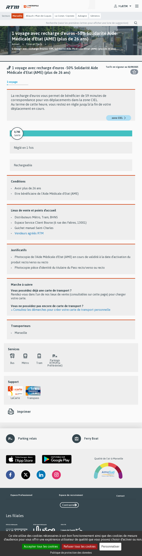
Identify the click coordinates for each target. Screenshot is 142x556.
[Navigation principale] (137, 6)
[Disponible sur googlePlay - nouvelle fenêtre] (57, 459)
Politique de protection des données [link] (71, 552)
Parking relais (27, 438)
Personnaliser (110, 546)
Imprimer (24, 411)
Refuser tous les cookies (80, 546)
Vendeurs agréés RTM (29, 233)
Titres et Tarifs (34, 44)
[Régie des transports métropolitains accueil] (12, 6)
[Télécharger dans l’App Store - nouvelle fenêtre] (21, 459)
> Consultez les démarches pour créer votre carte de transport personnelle (60, 309)
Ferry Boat (91, 438)
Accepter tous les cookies (41, 546)
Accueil (16, 44)
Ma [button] (123, 6)
